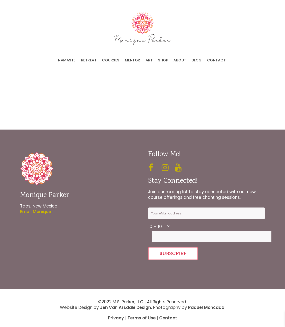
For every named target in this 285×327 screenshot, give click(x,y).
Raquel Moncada (206, 307)
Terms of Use (142, 318)
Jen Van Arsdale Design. (126, 307)
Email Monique (35, 212)
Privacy (116, 318)
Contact (168, 318)
